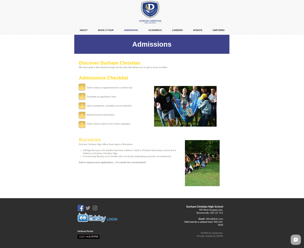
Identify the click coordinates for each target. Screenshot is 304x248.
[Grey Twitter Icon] (88, 208)
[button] (82, 87)
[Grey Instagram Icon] (95, 208)
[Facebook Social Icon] (81, 208)
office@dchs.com (214, 219)
